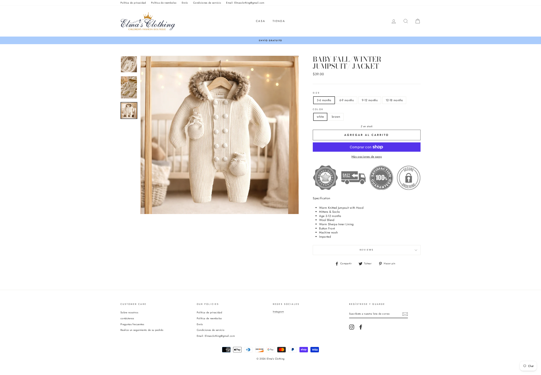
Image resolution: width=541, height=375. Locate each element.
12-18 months (394, 100)
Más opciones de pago (366, 157)
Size (316, 92)
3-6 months (324, 100)
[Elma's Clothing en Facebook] (360, 327)
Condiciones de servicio (207, 2)
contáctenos (127, 318)
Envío (185, 2)
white (320, 117)
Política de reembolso (163, 2)
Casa (260, 21)
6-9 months (346, 100)
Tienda (279, 21)
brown (336, 117)
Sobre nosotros (129, 312)
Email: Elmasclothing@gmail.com (245, 2)
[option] (270, 40)
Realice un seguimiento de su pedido (141, 330)
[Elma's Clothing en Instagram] (351, 327)
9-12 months (370, 100)
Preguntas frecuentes (132, 324)
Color (318, 109)
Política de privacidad (133, 2)
